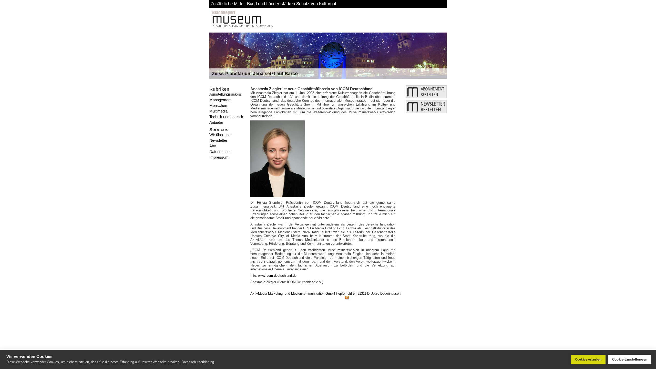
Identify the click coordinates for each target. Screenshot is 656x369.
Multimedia (218, 111)
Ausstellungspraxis (225, 94)
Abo (212, 146)
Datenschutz (220, 151)
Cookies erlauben (588, 359)
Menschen (218, 105)
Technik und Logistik (226, 117)
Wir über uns (220, 134)
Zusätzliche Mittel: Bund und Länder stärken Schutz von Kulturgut (273, 3)
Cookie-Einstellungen (629, 359)
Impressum (219, 157)
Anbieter (216, 122)
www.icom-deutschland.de (277, 276)
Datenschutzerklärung (198, 362)
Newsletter (218, 140)
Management (220, 100)
